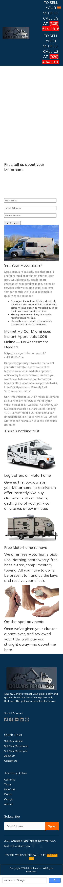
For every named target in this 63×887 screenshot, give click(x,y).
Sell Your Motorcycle (16, 751)
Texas (8, 784)
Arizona (8, 804)
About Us (9, 755)
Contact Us (10, 760)
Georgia (8, 799)
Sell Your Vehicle (13, 741)
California (9, 779)
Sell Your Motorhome (16, 746)
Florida (8, 794)
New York (9, 789)
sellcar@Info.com (20, 846)
